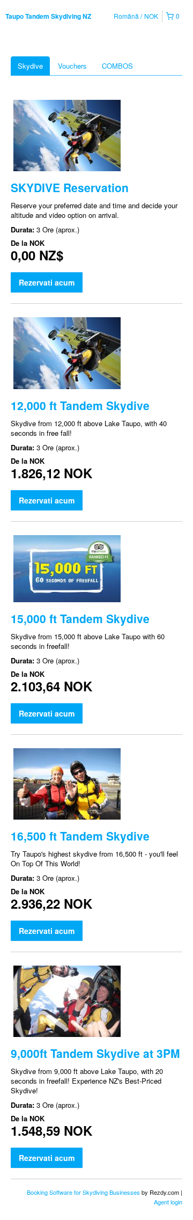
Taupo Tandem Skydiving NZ (48, 16)
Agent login (168, 1201)
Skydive (30, 66)
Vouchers (72, 66)
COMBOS (117, 66)
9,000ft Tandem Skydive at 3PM (95, 1053)
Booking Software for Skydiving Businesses (84, 1192)
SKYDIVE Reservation (70, 187)
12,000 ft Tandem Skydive (80, 405)
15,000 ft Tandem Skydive (80, 618)
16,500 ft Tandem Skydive (80, 836)
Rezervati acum (47, 282)
